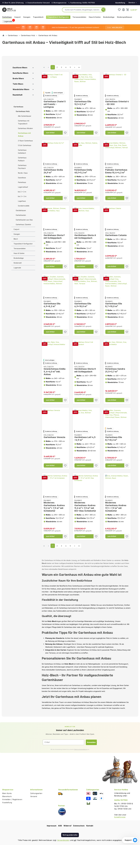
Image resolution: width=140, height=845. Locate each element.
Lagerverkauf (23, 187)
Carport (16, 229)
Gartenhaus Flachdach (22, 166)
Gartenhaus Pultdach (22, 159)
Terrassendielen (20, 248)
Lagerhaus (22, 201)
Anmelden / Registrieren (12, 799)
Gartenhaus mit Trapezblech (23, 122)
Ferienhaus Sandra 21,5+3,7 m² (115, 369)
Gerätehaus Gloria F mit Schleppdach (54, 235)
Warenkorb (7, 796)
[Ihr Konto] (123, 9)
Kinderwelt (18, 263)
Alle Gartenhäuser (24, 116)
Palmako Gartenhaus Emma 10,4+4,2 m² (116, 170)
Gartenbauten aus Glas (24, 220)
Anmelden (91, 742)
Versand (33, 796)
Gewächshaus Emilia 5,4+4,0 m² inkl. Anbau (54, 371)
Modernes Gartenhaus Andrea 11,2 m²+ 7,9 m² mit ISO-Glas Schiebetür (85, 505)
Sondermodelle (23, 206)
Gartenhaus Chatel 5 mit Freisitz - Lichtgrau (55, 103)
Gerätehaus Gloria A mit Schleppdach (85, 235)
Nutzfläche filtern (20, 73)
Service (132, 2)
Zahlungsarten (36, 793)
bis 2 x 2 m (22, 192)
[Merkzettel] (119, 9)
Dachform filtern (20, 67)
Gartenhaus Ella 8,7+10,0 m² (113, 304)
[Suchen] (103, 10)
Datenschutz (79, 826)
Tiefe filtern (18, 84)
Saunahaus (22, 178)
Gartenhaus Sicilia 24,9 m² (53, 170)
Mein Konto (7, 793)
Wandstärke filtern (21, 89)
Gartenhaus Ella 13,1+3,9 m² (82, 102)
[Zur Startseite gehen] (9, 10)
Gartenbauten (21, 215)
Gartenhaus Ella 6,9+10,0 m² (82, 304)
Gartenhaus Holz (23, 111)
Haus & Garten (19, 253)
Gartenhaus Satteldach (22, 151)
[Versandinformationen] (60, 794)
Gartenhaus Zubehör (23, 224)
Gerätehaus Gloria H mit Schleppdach (85, 369)
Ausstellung (120, 3)
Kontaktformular (119, 817)
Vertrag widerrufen (70, 835)
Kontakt (89, 826)
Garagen (17, 234)
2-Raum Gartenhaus (25, 141)
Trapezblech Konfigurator (23, 244)
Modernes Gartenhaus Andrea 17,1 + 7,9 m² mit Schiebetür (115, 505)
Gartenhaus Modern (25, 128)
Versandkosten (63, 840)
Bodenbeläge (19, 258)
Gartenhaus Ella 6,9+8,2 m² (52, 304)
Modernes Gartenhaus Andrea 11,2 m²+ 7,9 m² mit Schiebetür (54, 505)
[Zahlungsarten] (88, 793)
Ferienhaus (22, 182)
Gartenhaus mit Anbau (24, 134)
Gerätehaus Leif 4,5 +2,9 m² (84, 437)
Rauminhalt (17, 95)
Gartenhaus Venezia (54, 436)
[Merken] (65, 132)
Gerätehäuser (21, 210)
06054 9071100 (121, 800)
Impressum (51, 826)
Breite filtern (18, 78)
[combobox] (82, 9)
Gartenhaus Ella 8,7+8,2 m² (113, 437)
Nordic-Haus (23, 173)
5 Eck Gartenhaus (24, 145)
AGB (60, 826)
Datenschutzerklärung (80, 749)
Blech (16, 239)
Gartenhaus (18, 107)
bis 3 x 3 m (22, 196)
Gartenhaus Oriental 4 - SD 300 (117, 102)
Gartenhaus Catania (116, 234)
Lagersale (17, 268)
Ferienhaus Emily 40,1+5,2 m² (83, 170)
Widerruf (67, 826)
